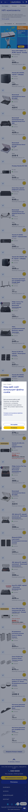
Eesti (5, 384)
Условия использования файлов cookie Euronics (13, 414)
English (9, 384)
